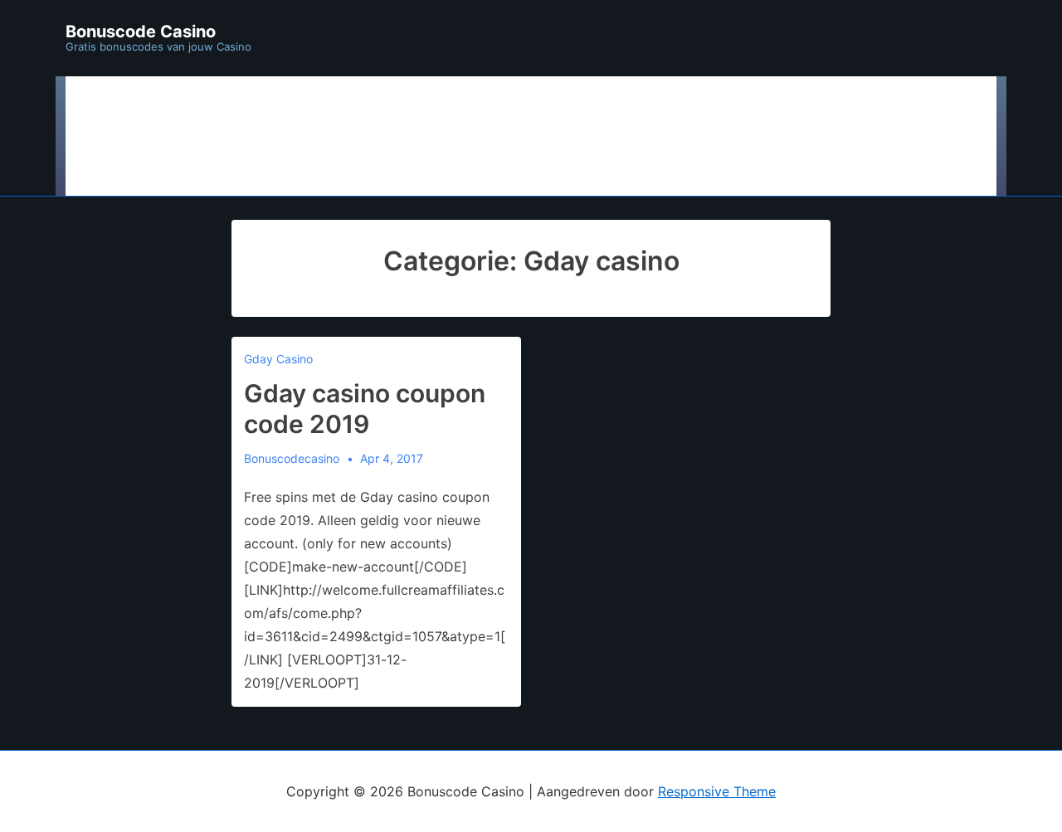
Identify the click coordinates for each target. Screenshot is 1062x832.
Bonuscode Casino (141, 31)
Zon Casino (592, 136)
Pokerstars (259, 96)
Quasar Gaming (374, 96)
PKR (555, 96)
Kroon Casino (125, 136)
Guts (499, 176)
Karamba (306, 136)
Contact (838, 176)
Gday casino (278, 359)
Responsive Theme (717, 791)
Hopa (724, 96)
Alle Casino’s (740, 176)
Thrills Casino (704, 136)
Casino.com (637, 96)
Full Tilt (223, 136)
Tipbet (297, 176)
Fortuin (371, 176)
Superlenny (895, 136)
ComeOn (482, 96)
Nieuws (803, 136)
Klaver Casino (126, 176)
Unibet (172, 96)
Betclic (223, 176)
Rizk (439, 176)
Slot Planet (400, 136)
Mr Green (494, 136)
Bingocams (808, 96)
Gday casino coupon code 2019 (364, 409)
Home (100, 96)
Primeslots (909, 96)
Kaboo (647, 176)
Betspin (570, 176)
